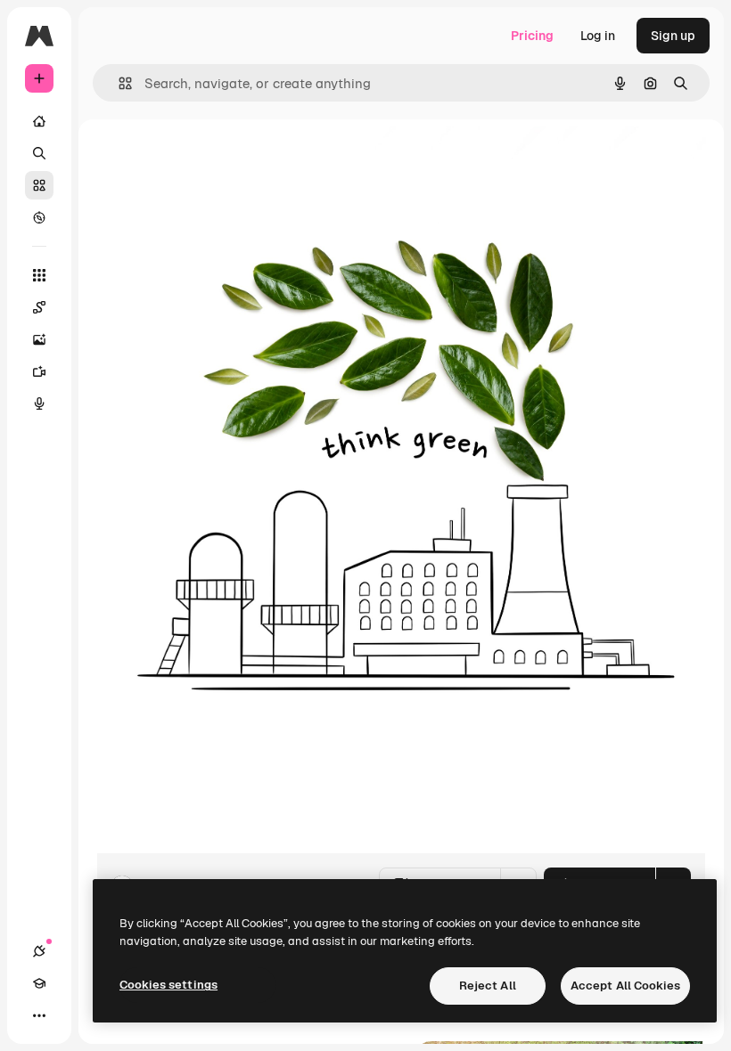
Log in (597, 36)
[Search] (39, 153)
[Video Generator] (39, 371)
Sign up (673, 36)
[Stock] (39, 185)
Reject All (487, 985)
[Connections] (39, 951)
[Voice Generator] (39, 403)
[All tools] (39, 275)
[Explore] (39, 217)
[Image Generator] (39, 339)
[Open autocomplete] (118, 83)
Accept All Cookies (625, 985)
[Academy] (39, 983)
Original (210, 159)
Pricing (532, 36)
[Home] (39, 121)
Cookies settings (168, 984)
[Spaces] (39, 307)
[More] (39, 1015)
